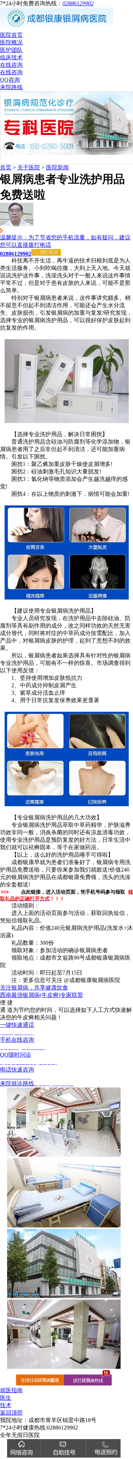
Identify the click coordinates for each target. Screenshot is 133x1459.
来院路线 (11, 87)
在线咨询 (11, 65)
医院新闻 (57, 167)
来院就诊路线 (37, 1083)
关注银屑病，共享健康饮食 (34, 988)
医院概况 (11, 42)
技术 (5, 1405)
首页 (5, 167)
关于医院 (28, 167)
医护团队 (11, 50)
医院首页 (11, 35)
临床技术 (11, 57)
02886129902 (78, 3)
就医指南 (11, 1390)
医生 (5, 1398)
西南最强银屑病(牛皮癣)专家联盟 (41, 995)
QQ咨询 (10, 80)
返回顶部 (11, 1413)
